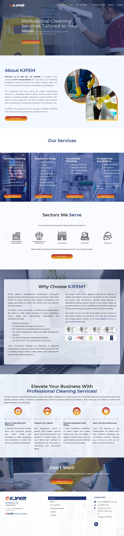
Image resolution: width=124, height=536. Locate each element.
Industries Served (98, 5)
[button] (7, 237)
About (71, 5)
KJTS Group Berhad (22, 80)
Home (63, 5)
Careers (111, 5)
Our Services (81, 5)
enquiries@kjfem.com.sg (104, 319)
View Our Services (31, 42)
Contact (120, 5)
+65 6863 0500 (74, 322)
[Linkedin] (96, 524)
